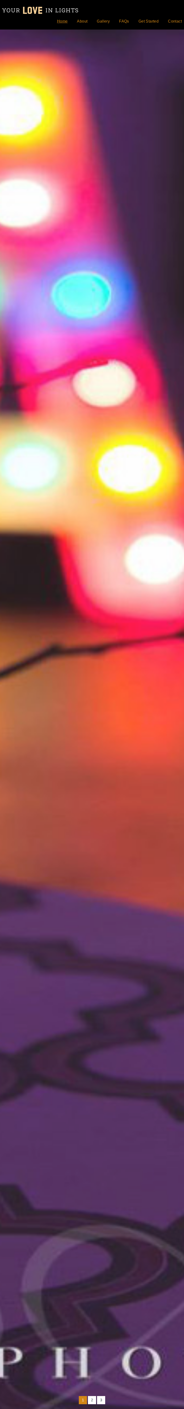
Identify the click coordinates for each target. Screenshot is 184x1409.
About (82, 21)
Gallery (103, 21)
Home (62, 21)
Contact (175, 21)
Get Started (148, 21)
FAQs (124, 21)
